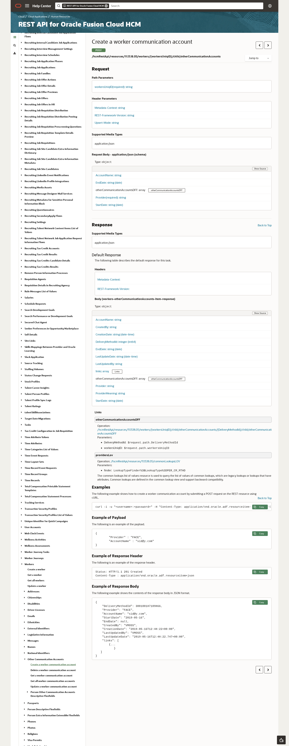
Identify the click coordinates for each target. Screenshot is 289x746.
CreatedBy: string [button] (106, 327)
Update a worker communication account (54, 686)
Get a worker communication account (51, 675)
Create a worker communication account (53, 664)
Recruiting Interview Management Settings (49, 48)
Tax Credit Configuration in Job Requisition (49, 431)
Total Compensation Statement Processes (48, 496)
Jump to (254, 58)
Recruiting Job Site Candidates (42, 169)
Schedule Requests (35, 303)
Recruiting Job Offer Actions (40, 79)
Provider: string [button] (105, 386)
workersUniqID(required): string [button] (113, 87)
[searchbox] (186, 6)
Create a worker (36, 569)
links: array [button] (103, 371)
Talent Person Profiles (37, 394)
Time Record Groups (36, 474)
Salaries (29, 297)
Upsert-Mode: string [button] (107, 122)
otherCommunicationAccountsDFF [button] (166, 190)
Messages (33, 640)
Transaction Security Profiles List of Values (49, 515)
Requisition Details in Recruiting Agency (47, 285)
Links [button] (117, 371)
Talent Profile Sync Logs (38, 400)
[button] (27, 5)
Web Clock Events (34, 533)
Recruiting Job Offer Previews (41, 92)
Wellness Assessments (37, 545)
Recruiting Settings (35, 222)
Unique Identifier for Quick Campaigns (46, 521)
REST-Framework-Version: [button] (113, 289)
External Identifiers (39, 628)
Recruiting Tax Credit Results (41, 254)
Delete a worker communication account (53, 670)
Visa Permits (35, 740)
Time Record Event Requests (41, 467)
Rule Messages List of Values (41, 291)
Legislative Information (41, 634)
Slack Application (34, 357)
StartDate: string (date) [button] (109, 205)
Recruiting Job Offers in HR (40, 104)
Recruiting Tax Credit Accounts (42, 248)
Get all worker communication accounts (53, 681)
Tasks (28, 424)
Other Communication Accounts (46, 659)
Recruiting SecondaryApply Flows (43, 216)
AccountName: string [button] (108, 175)
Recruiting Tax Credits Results (41, 266)
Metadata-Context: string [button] (110, 107)
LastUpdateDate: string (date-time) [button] (116, 356)
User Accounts (33, 527)
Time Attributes (33, 443)
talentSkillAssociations (37, 412)
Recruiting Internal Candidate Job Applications (51, 42)
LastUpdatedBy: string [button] (109, 364)
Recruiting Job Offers (36, 98)
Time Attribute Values (37, 437)
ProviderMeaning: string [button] (110, 393)
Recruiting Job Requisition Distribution (46, 110)
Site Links (30, 340)
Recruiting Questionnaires (39, 209)
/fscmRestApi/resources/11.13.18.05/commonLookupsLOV (145, 461)
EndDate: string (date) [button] (109, 182)
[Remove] (106, 6)
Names (31, 646)
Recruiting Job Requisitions (40, 142)
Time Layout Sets (34, 461)
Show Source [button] (260, 168)
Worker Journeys (34, 558)
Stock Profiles (32, 381)
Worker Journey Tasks (37, 552)
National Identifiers (39, 653)
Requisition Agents (35, 279)
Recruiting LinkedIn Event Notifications (47, 175)
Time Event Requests (36, 455)
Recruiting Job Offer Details (40, 85)
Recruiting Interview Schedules (42, 55)
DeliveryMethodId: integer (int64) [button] (116, 341)
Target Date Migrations (38, 418)
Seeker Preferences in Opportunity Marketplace (52, 328)
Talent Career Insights (37, 387)
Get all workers (36, 580)
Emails (31, 616)
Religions (33, 733)
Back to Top (265, 225)
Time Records (32, 480)
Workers (29, 564)
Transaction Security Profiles (41, 508)
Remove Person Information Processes (46, 272)
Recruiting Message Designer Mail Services (48, 193)
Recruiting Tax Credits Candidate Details (47, 260)
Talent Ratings (33, 406)
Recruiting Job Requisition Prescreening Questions (53, 126)
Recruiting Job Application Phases (44, 61)
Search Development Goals (40, 309)
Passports (33, 703)
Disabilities (34, 603)
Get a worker (35, 574)
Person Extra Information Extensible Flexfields (54, 715)
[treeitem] (56, 665)
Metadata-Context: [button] (109, 279)
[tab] (15, 37)
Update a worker (37, 585)
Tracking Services (34, 502)
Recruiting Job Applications (40, 67)
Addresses (33, 591)
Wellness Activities (35, 539)
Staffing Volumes (34, 369)
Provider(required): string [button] (111, 197)
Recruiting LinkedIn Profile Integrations (47, 181)
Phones (32, 721)
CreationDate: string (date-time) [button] (115, 334)
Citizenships (34, 597)
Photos (31, 727)
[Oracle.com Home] (18, 5)
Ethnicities (34, 622)
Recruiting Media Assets (38, 187)
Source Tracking (33, 363)
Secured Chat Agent (36, 322)
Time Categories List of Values (41, 449)
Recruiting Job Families (38, 73)
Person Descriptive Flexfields (44, 709)
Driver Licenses (36, 609)
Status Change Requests (38, 375)
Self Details (31, 334)
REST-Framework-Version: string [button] (114, 115)
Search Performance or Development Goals (49, 316)
